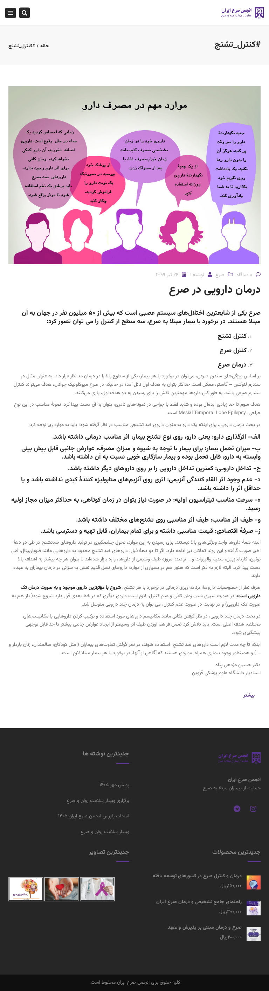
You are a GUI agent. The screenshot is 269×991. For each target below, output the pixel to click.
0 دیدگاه (244, 275)
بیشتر (249, 695)
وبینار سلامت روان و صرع (105, 832)
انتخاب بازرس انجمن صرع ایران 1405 (93, 816)
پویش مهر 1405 (114, 785)
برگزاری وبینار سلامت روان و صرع (98, 801)
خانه (44, 46)
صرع (220, 275)
